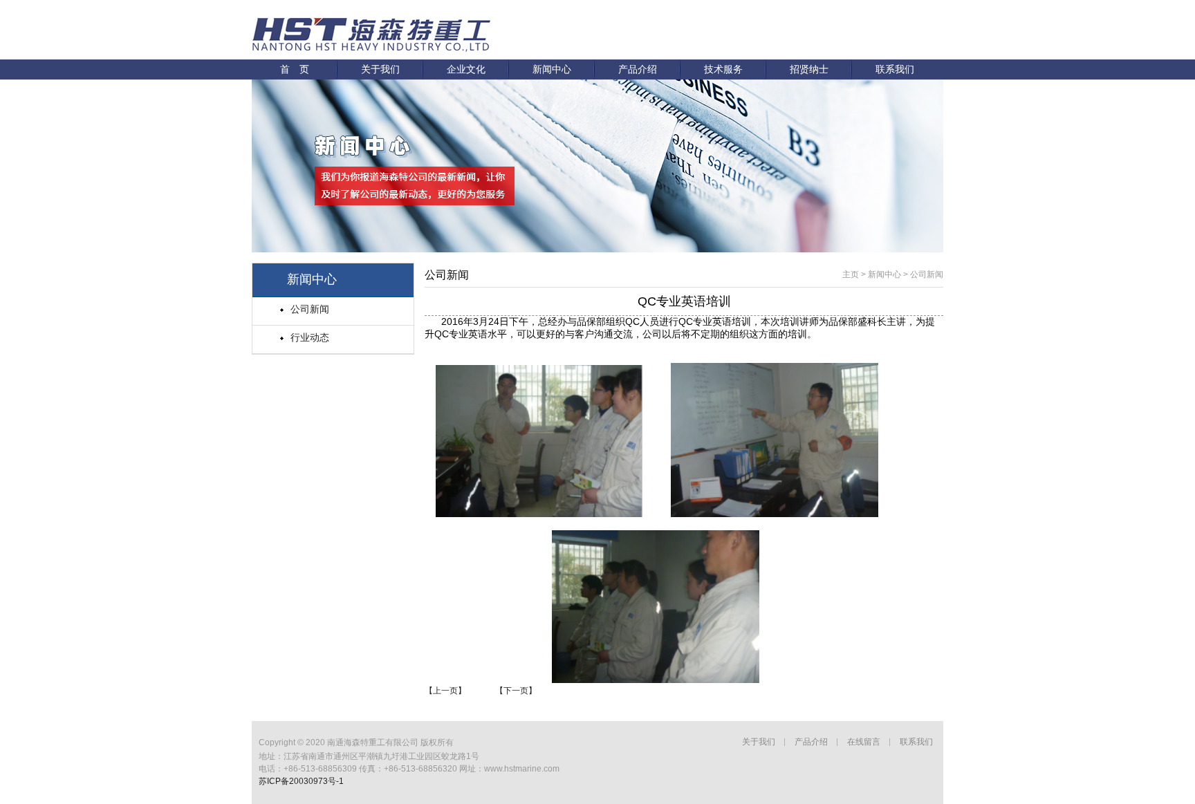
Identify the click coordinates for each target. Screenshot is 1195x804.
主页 (850, 274)
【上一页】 (445, 690)
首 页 (294, 69)
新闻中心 (551, 69)
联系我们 (895, 69)
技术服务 (723, 69)
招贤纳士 (809, 69)
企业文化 (466, 69)
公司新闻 (309, 309)
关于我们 (380, 69)
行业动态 (309, 337)
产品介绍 (637, 69)
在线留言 (863, 742)
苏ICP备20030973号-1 (301, 781)
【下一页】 (516, 690)
